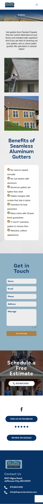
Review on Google (22, 437)
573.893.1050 (22, 383)
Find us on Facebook (21, 419)
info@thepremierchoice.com (23, 492)
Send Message (21, 333)
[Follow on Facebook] (21, 409)
